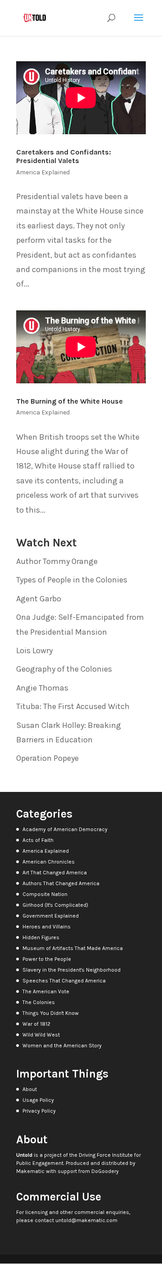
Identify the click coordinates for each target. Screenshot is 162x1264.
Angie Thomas (42, 688)
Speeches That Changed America (64, 981)
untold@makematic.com (86, 1220)
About (29, 1089)
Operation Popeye (47, 758)
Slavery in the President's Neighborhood (71, 970)
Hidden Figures (40, 937)
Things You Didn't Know (50, 1013)
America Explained (43, 172)
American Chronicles (48, 862)
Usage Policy (38, 1100)
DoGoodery (105, 1171)
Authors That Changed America (60, 883)
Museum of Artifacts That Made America (72, 948)
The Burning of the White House (69, 401)
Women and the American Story (62, 1045)
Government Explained (50, 916)
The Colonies (38, 1002)
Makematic (30, 1171)
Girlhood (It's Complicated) (55, 905)
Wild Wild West (41, 1035)
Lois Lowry (34, 650)
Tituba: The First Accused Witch (73, 706)
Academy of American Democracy (65, 829)
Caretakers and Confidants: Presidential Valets (63, 156)
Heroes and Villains (46, 926)
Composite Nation (45, 894)
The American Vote (45, 991)
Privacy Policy (39, 1111)
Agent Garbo (38, 599)
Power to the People (46, 959)
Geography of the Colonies (64, 669)
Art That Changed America (54, 872)
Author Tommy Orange (57, 561)
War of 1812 (36, 1024)
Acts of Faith (38, 840)
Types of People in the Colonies (71, 580)
